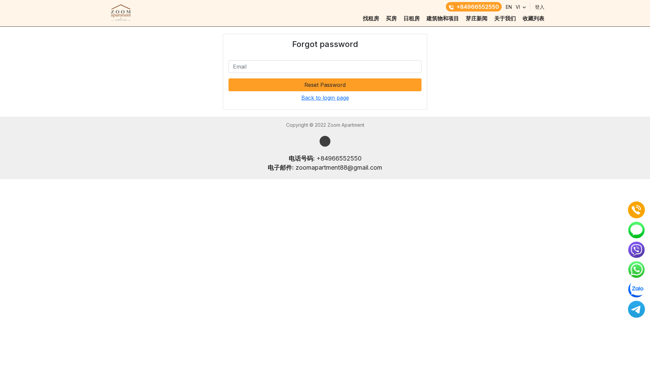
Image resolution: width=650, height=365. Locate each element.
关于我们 (505, 18)
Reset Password (325, 84)
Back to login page (325, 97)
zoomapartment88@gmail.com (339, 167)
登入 (539, 7)
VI (518, 7)
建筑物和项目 (443, 18)
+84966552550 (478, 6)
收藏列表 (533, 18)
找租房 (371, 18)
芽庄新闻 (477, 18)
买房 (391, 18)
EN (509, 7)
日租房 (412, 18)
